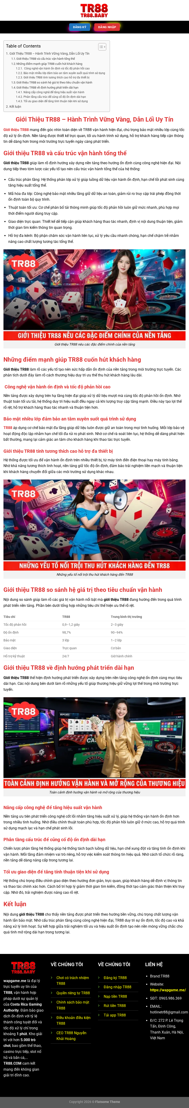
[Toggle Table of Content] (100, 47)
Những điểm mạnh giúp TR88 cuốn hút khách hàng (49, 64)
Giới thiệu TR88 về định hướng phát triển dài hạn (47, 87)
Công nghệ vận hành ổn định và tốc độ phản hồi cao (56, 68)
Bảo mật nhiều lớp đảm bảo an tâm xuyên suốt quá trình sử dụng (64, 73)
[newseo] (94, 10)
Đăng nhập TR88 (117, 987)
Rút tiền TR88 (115, 1006)
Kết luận (15, 107)
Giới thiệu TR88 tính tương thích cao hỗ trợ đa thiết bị (57, 77)
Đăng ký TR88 (115, 978)
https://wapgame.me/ (168, 990)
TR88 (7, 428)
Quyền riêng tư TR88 (73, 993)
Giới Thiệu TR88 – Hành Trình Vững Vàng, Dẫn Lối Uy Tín (49, 54)
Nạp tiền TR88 (115, 996)
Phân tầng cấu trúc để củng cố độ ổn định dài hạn (55, 96)
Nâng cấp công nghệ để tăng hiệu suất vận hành (54, 92)
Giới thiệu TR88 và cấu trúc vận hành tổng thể (45, 58)
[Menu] (6, 10)
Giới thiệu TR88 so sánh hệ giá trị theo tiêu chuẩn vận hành (54, 82)
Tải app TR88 (115, 1015)
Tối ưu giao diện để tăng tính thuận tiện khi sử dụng (56, 101)
